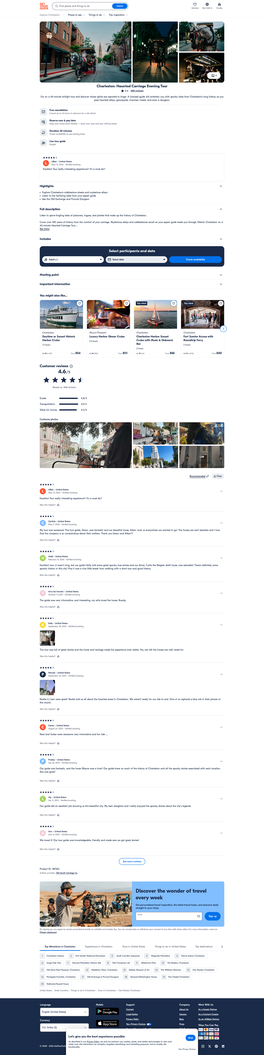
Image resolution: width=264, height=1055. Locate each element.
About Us (183, 1009)
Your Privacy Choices (136, 1024)
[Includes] (221, 239)
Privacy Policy (132, 1019)
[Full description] (221, 209)
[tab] (60, 947)
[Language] (207, 4)
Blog (181, 1019)
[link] (61, 329)
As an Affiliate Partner (208, 1019)
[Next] (223, 328)
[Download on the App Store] (107, 1023)
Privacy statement (48, 932)
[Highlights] (221, 186)
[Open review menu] (221, 491)
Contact (130, 1009)
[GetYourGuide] (44, 6)
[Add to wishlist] (79, 303)
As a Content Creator (208, 1014)
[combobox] (82, 6)
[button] (132, 91)
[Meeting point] (221, 274)
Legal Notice (132, 1014)
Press (181, 1024)
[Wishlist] (195, 4)
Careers (183, 1014)
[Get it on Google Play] (107, 1012)
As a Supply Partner (207, 1009)
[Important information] (221, 284)
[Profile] (219, 4)
